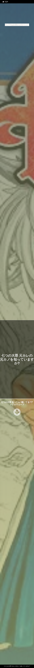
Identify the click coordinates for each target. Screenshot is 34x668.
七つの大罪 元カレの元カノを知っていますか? (17, 359)
